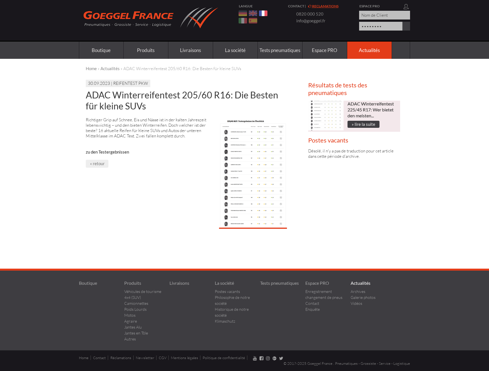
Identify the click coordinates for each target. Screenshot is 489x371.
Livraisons (190, 50)
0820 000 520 (309, 13)
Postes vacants (328, 140)
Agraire (130, 321)
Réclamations (120, 357)
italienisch (243, 20)
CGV (162, 357)
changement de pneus (323, 297)
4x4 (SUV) (132, 297)
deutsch (243, 13)
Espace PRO (324, 50)
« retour (97, 163)
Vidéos (356, 303)
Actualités (369, 50)
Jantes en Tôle (136, 333)
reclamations (325, 6)
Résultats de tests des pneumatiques (337, 88)
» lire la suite (363, 124)
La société (235, 50)
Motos (130, 315)
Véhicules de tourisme (142, 291)
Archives (358, 291)
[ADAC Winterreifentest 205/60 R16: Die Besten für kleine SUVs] (253, 227)
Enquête (312, 309)
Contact (296, 6)
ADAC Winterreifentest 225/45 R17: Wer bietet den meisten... (371, 109)
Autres (130, 339)
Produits (146, 50)
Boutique (101, 50)
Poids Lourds (135, 309)
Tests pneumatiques (279, 50)
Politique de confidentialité (224, 357)
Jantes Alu (133, 327)
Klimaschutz (225, 321)
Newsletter (145, 357)
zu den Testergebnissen (107, 151)
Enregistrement (318, 291)
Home (91, 68)
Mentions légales (184, 357)
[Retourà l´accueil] (149, 32)
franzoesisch (263, 13)
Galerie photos (363, 297)
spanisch (253, 20)
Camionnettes (136, 303)
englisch (253, 13)
